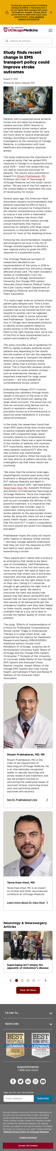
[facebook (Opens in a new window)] (13, 1081)
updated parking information (31, 18)
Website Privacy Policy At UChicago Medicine (26, 1132)
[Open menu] (50, 30)
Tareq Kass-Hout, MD (15, 488)
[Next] (44, 980)
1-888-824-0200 (28, 1068)
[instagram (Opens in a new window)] (35, 1081)
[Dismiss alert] (51, 12)
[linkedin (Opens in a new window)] (28, 1081)
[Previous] (12, 980)
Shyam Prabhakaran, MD (31, 176)
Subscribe (43, 1098)
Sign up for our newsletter (18, 1092)
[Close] (52, 1108)
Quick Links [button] (12, 1023)
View (32, 17)
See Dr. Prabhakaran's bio (22, 799)
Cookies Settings (28, 1138)
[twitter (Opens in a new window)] (20, 1081)
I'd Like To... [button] (12, 1012)
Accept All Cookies (28, 1146)
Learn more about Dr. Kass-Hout (26, 902)
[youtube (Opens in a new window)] (43, 1081)
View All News (28, 990)
